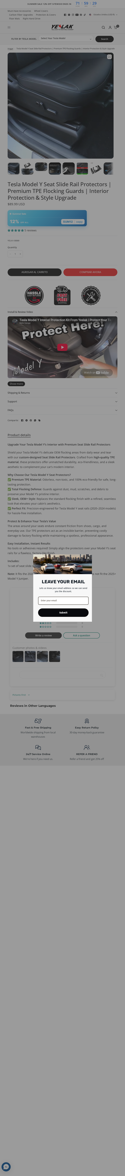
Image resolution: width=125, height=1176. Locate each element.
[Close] (88, 558)
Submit (63, 612)
